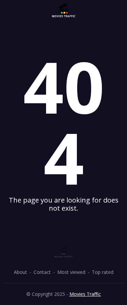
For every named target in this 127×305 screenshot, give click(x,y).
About (20, 272)
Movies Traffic (85, 294)
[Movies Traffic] (64, 10)
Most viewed (71, 272)
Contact (42, 272)
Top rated (102, 272)
